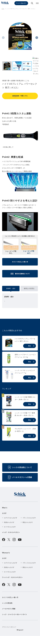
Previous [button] (3, 37)
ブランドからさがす (29, 518)
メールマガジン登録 (8, 609)
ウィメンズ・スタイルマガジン (12, 577)
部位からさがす (28, 522)
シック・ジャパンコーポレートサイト (14, 614)
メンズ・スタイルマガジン (11, 532)
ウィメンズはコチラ (21, 3)
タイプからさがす (10, 527)
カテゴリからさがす (10, 518)
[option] (20, 38)
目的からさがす (9, 522)
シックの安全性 (7, 603)
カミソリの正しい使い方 (10, 597)
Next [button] (36, 37)
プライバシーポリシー (9, 627)
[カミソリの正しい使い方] (20, 263)
